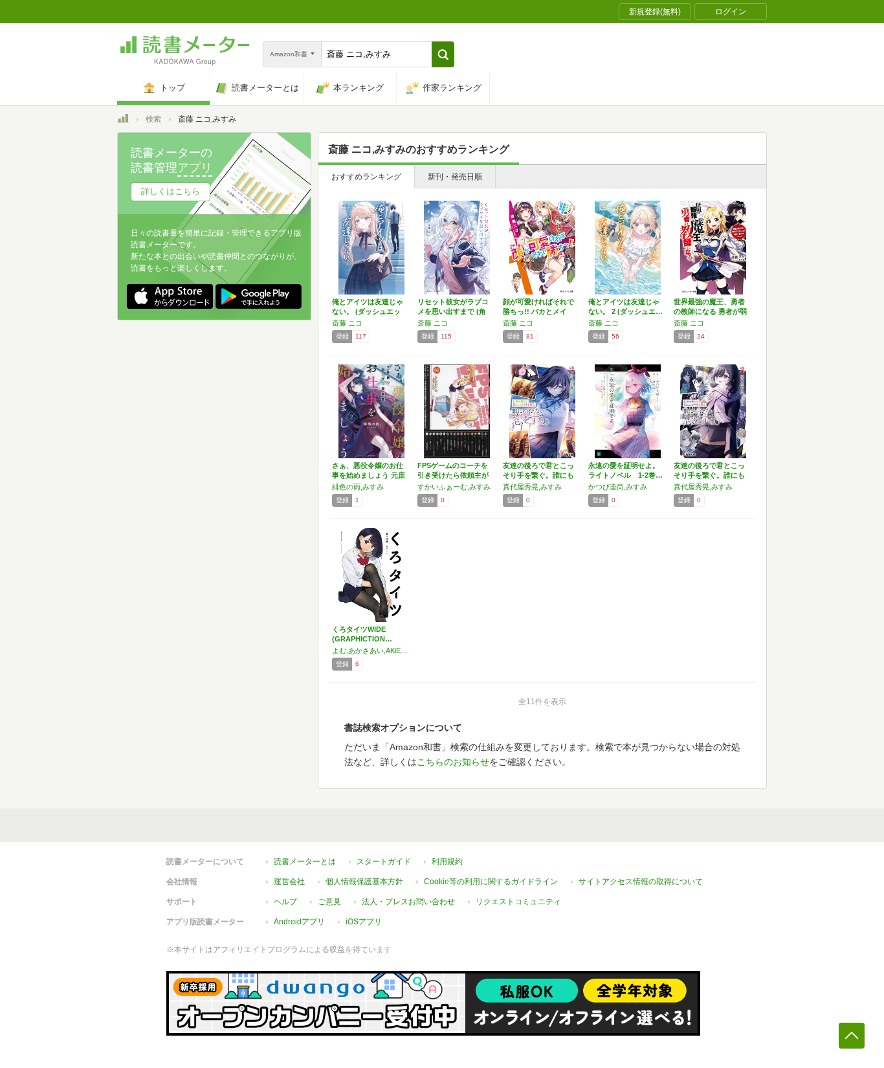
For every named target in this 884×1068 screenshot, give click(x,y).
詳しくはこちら (170, 191)
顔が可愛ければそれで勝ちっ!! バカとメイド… (538, 311)
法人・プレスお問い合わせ (408, 902)
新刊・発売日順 (455, 176)
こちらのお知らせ (453, 762)
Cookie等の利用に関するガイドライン (491, 881)
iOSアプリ (364, 922)
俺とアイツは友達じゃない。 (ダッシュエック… (367, 311)
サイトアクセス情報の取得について (641, 881)
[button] (443, 54)
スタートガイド (384, 861)
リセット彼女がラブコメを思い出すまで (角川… (453, 311)
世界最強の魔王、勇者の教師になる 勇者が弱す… (710, 311)
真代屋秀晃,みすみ (532, 487)
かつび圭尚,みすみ (617, 487)
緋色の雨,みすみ (358, 487)
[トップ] (123, 120)
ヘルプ (285, 902)
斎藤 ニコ (347, 323)
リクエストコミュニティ (518, 902)
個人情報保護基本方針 (364, 881)
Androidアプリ (299, 922)
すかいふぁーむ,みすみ (454, 487)
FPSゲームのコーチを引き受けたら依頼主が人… (453, 475)
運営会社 (289, 881)
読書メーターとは (305, 861)
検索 (153, 119)
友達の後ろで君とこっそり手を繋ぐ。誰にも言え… (538, 475)
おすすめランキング (366, 176)
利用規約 (447, 861)
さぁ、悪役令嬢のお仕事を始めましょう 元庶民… (368, 475)
